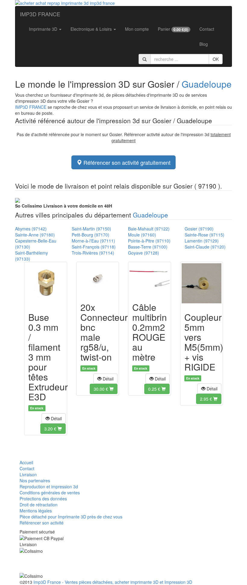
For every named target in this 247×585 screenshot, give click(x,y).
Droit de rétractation (39, 505)
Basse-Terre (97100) (147, 247)
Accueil (26, 462)
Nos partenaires (35, 480)
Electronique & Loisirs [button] (91, 29)
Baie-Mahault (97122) (149, 229)
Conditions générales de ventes (50, 493)
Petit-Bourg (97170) (90, 235)
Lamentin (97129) (202, 241)
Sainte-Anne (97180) (35, 235)
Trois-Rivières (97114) (93, 253)
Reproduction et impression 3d (49, 486)
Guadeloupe (207, 83)
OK (216, 59)
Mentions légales (36, 511)
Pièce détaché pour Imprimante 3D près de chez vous (71, 517)
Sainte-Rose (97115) (204, 235)
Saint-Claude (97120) (205, 247)
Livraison (28, 474)
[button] (54, 418)
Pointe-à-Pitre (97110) (149, 241)
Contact (206, 29)
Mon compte (137, 29)
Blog (203, 44)
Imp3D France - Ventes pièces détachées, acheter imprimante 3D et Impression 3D (112, 582)
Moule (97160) (142, 235)
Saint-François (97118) (94, 247)
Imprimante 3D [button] (43, 29)
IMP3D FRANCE (40, 14)
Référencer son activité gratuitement (126, 162)
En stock (36, 408)
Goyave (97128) (143, 253)
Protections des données (43, 499)
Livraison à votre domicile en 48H (63, 206)
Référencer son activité (42, 523)
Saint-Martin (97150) (91, 229)
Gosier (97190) (199, 229)
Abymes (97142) (31, 229)
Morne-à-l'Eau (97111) (93, 241)
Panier (173, 29)
